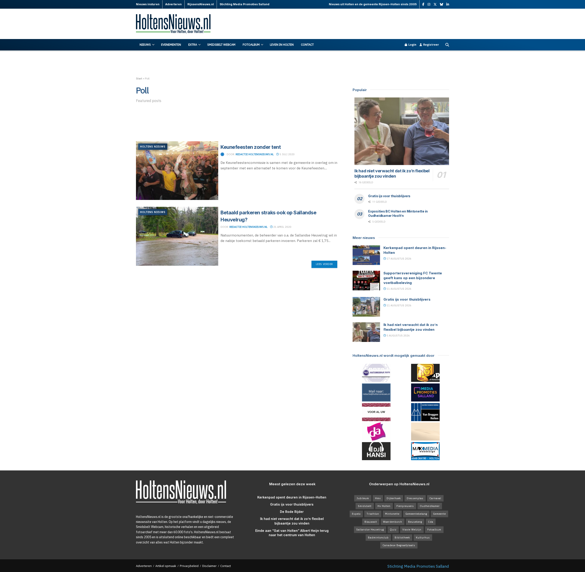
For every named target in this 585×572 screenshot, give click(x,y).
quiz (393, 529)
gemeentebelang (416, 513)
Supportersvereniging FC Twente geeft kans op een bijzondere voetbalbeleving (412, 278)
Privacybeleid (189, 566)
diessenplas (415, 498)
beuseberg (415, 521)
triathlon (373, 513)
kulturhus (423, 537)
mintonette (392, 513)
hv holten (384, 506)
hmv (378, 498)
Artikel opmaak (165, 566)
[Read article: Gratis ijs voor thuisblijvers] (366, 307)
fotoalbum (434, 529)
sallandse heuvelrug (370, 529)
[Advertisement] (366, 24)
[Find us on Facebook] (423, 4)
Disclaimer (209, 566)
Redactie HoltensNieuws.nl (255, 154)
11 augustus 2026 (398, 288)
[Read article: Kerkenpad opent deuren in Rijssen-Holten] (366, 255)
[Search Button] (447, 44)
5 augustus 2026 (398, 335)
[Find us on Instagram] (429, 4)
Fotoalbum (251, 45)
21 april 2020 (282, 226)
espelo (356, 513)
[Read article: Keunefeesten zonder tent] (177, 170)
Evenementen (171, 45)
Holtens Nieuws (152, 146)
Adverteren (144, 566)
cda (430, 521)
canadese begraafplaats (399, 545)
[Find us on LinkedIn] (447, 4)
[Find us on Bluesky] (441, 4)
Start (139, 78)
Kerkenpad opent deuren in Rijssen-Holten (291, 497)
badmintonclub (378, 537)
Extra (192, 45)
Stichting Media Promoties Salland (418, 566)
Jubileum (362, 498)
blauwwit (370, 521)
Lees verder (326, 264)
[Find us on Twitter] (435, 4)
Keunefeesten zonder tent (251, 147)
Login (412, 45)
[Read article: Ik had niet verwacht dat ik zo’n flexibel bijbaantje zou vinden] (401, 131)
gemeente (439, 513)
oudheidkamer (430, 506)
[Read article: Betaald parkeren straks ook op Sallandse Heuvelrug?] (177, 236)
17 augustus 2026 (398, 258)
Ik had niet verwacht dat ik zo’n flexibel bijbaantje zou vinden (391, 173)
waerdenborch (392, 521)
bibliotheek (402, 537)
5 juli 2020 (287, 154)
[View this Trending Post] (222, 154)
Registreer (431, 45)
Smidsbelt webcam (221, 45)
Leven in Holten (282, 45)
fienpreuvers (405, 506)
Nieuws (145, 45)
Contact (307, 45)
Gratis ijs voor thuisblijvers (389, 196)
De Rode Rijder (292, 512)
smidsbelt (365, 506)
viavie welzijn (411, 529)
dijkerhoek (394, 498)
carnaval (435, 498)
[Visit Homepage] (176, 24)
